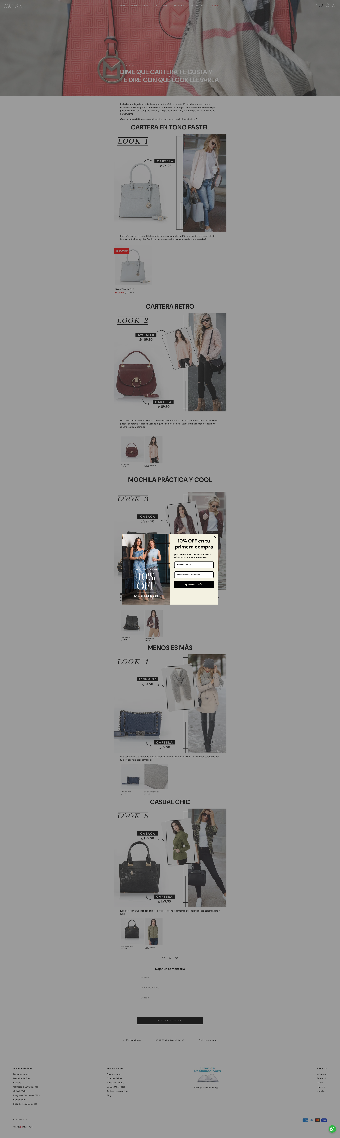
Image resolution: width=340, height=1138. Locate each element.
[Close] (215, 537)
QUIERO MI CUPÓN (194, 584)
